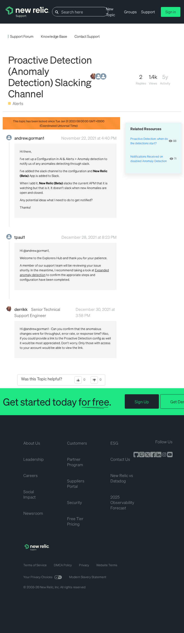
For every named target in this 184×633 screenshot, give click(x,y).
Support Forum (21, 36)
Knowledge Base (54, 36)
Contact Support (87, 36)
